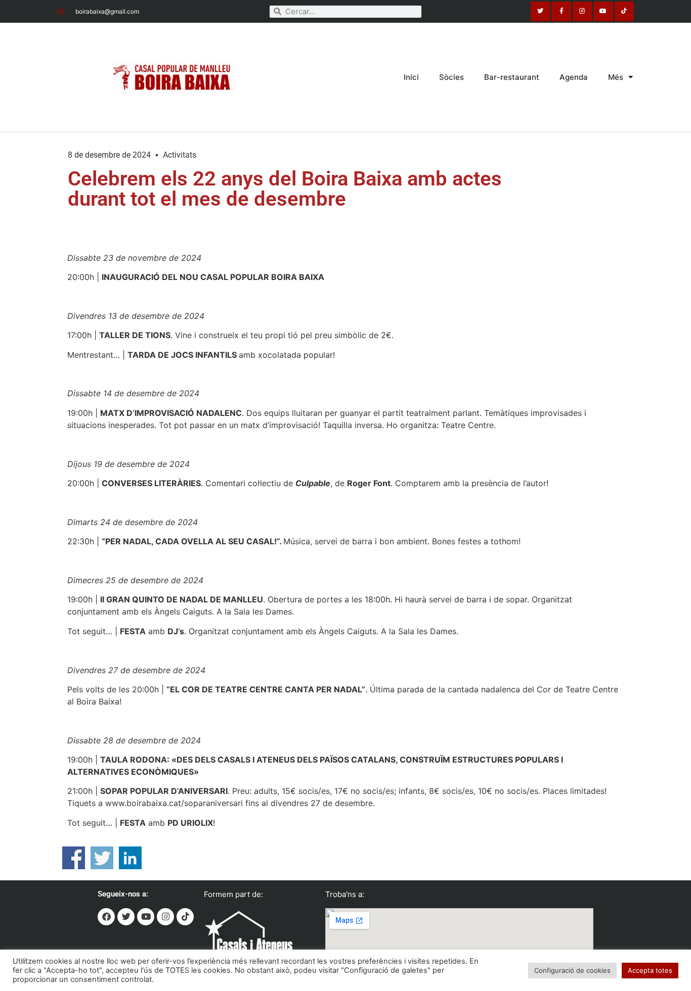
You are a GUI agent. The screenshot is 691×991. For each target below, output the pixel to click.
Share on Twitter (102, 857)
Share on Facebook (73, 857)
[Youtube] (603, 11)
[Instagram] (582, 11)
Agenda (573, 77)
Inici (411, 77)
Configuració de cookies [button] (572, 970)
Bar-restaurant (511, 77)
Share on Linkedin (130, 857)
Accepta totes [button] (650, 970)
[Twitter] (540, 11)
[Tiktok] (624, 11)
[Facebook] (106, 916)
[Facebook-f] (561, 11)
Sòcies (451, 77)
